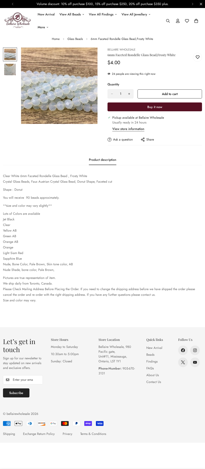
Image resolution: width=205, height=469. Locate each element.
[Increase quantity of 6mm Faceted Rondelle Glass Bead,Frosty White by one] (129, 93)
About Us (152, 375)
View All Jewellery (134, 14)
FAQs (150, 368)
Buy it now (154, 107)
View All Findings (101, 14)
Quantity (113, 84)
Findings (152, 361)
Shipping (9, 434)
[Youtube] (195, 362)
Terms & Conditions (93, 434)
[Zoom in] (88, 56)
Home (56, 39)
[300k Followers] (183, 350)
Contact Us (153, 382)
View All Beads (70, 14)
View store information (128, 129)
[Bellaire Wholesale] (17, 20)
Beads (150, 354)
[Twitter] (183, 362)
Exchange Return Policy (39, 434)
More (41, 27)
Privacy (67, 434)
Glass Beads (75, 39)
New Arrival (46, 14)
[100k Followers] (195, 350)
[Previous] (12, 4)
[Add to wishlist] (197, 57)
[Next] (192, 4)
